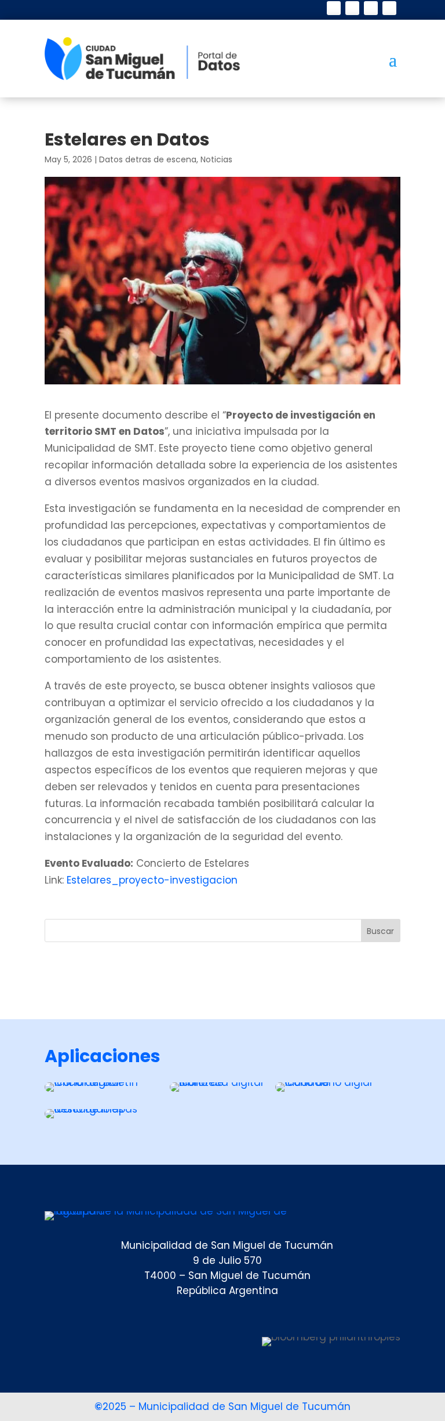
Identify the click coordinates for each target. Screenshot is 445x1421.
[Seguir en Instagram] (371, 8)
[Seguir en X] (352, 8)
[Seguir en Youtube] (389, 8)
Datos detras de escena (147, 159)
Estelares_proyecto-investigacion (152, 880)
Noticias (216, 159)
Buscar (380, 931)
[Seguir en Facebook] (334, 8)
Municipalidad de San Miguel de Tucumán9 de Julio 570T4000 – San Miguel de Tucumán (227, 1260)
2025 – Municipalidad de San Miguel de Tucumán (222, 1406)
